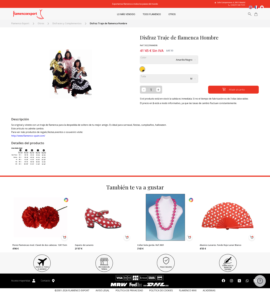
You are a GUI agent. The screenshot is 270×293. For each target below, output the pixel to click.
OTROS (172, 14)
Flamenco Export (20, 23)
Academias (209, 290)
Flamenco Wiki (188, 290)
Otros (41, 23)
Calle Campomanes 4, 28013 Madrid (231, 3)
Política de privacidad (129, 290)
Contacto (46, 280)
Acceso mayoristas (21, 280)
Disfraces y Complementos (67, 23)
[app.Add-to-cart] (64, 237)
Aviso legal (102, 290)
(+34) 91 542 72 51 (238, 5)
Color (143, 57)
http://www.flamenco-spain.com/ (28, 135)
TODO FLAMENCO (152, 14)
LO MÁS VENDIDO (126, 14)
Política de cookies (161, 290)
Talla (143, 76)
